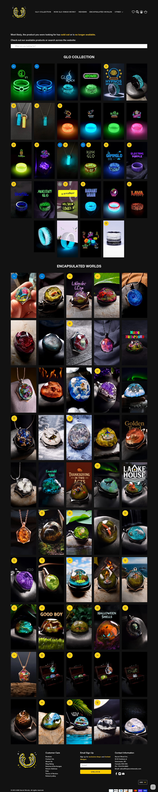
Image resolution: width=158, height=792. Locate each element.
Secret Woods (25, 790)
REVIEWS (83, 12)
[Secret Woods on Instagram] (119, 775)
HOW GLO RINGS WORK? (65, 12)
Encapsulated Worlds (101, 12)
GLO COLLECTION (43, 12)
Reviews (48, 757)
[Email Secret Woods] (123, 775)
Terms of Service (51, 773)
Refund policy (50, 776)
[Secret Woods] (19, 12)
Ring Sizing (49, 764)
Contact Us (49, 759)
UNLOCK (95, 772)
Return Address (51, 769)
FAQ (47, 771)
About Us (48, 761)
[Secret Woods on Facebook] (116, 775)
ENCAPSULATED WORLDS (79, 266)
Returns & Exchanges (53, 766)
